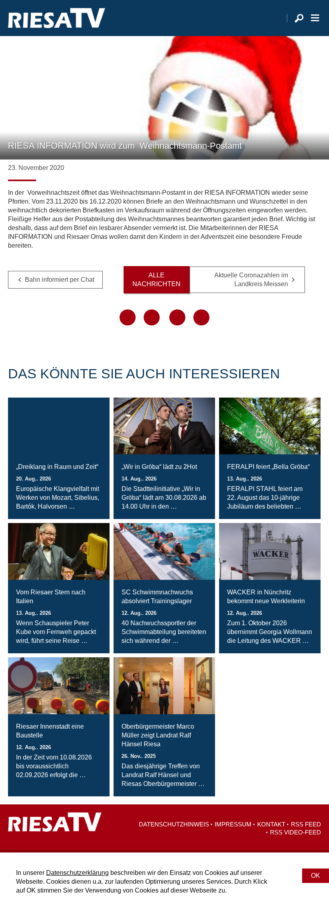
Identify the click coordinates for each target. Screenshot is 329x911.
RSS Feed (306, 824)
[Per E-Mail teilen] (201, 317)
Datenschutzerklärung (77, 872)
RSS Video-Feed (295, 832)
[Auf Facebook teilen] (128, 317)
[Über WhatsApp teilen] (177, 317)
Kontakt (271, 824)
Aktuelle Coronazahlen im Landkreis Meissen (251, 279)
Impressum (233, 824)
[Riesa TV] (56, 18)
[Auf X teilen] (152, 317)
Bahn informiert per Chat (59, 279)
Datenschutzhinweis (174, 824)
